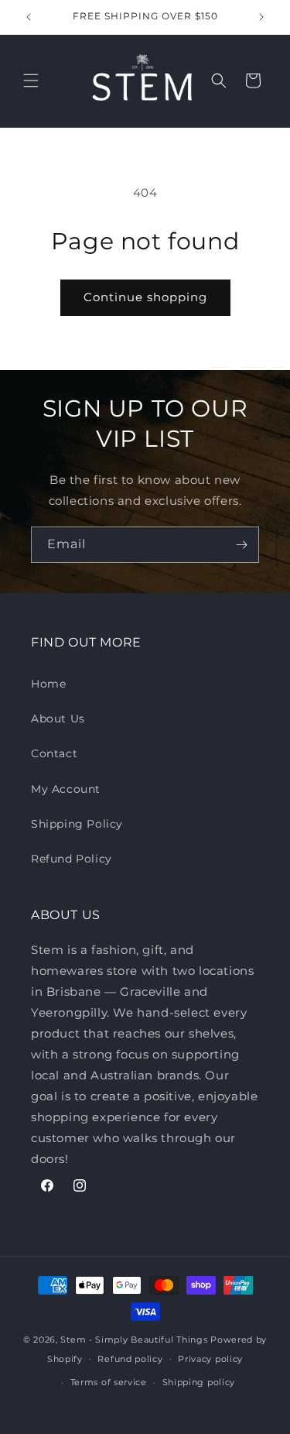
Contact (54, 753)
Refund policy (129, 1358)
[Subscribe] (241, 545)
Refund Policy (71, 859)
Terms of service (108, 1382)
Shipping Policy (77, 824)
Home (48, 684)
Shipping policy (199, 1382)
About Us (58, 719)
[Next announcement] (261, 17)
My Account (66, 789)
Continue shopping (145, 297)
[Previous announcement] (29, 17)
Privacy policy (210, 1358)
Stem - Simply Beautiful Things (133, 1339)
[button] (31, 80)
